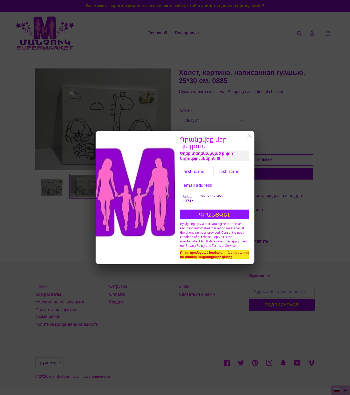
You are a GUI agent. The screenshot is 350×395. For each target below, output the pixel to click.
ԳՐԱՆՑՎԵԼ (215, 214)
